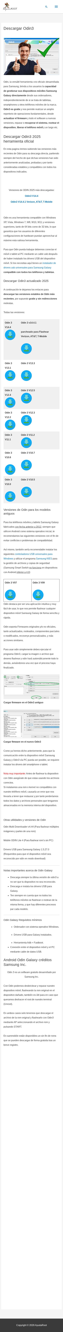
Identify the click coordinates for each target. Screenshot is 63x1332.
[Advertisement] (31, 1179)
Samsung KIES (44, 558)
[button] (46, 6)
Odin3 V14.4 (31, 196)
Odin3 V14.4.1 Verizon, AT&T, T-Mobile (31, 201)
